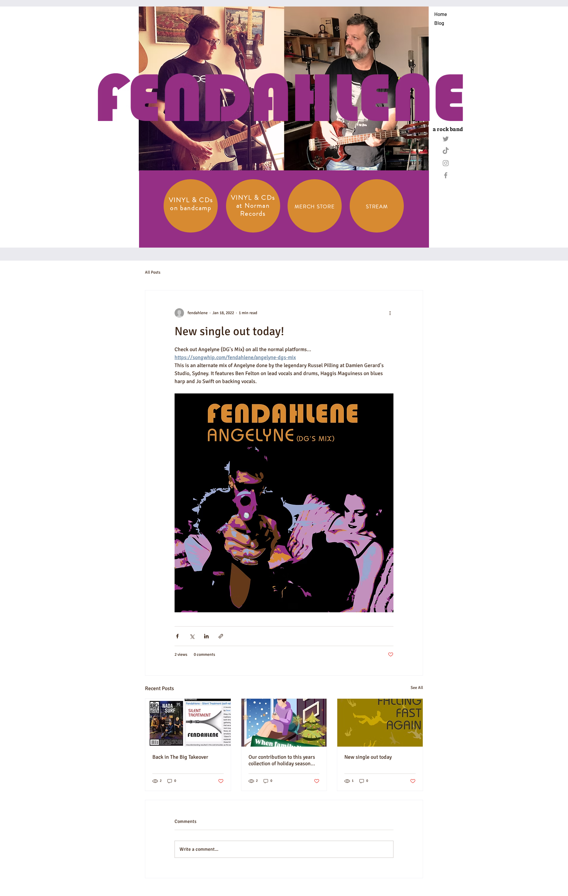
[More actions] (389, 313)
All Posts (152, 272)
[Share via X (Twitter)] (192, 636)
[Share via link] (221, 636)
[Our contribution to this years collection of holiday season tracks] (284, 723)
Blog (439, 23)
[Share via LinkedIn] (206, 636)
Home (440, 14)
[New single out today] (380, 723)
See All (417, 687)
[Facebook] (446, 175)
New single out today (368, 757)
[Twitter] (446, 139)
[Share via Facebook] (177, 636)
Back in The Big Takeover (180, 757)
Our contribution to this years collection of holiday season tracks (281, 760)
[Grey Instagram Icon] (446, 163)
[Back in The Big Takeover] (188, 723)
